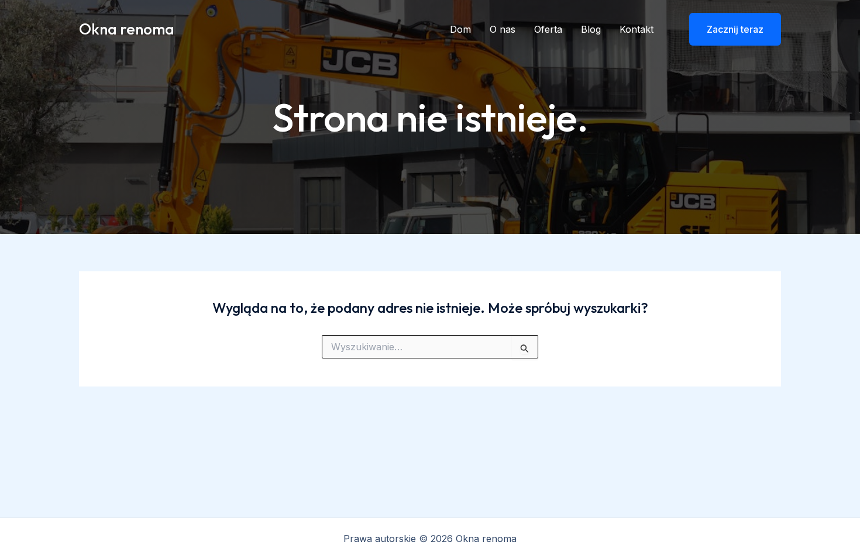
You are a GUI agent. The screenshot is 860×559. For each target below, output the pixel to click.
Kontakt (636, 29)
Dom (460, 29)
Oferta (548, 29)
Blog (591, 29)
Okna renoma (126, 29)
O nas (502, 29)
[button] (728, 29)
